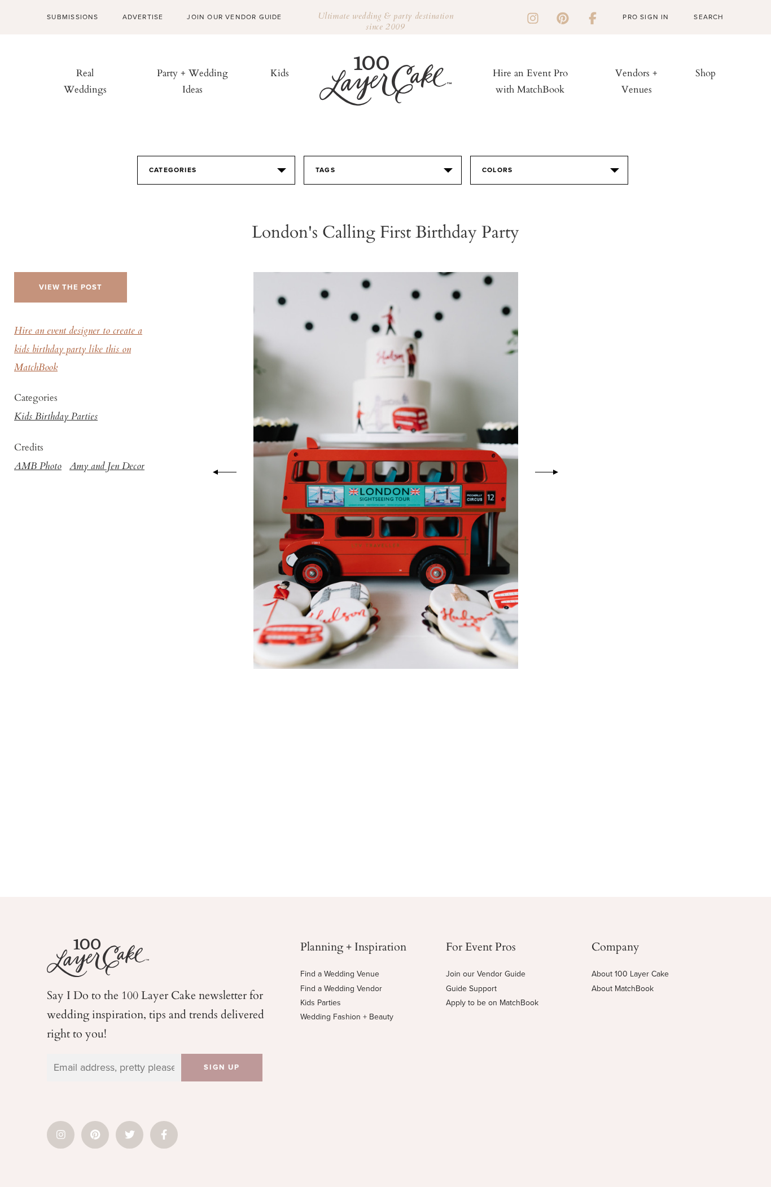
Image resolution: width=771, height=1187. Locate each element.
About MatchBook (623, 988)
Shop (705, 72)
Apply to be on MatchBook (492, 1003)
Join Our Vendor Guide (234, 17)
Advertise (143, 17)
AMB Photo (38, 467)
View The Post (70, 287)
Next (552, 470)
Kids (279, 72)
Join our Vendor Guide (485, 974)
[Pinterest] (563, 17)
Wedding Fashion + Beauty (346, 1017)
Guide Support (471, 988)
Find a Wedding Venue (339, 974)
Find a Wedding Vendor (341, 988)
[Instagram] (533, 17)
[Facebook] (592, 17)
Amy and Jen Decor (106, 467)
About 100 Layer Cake (630, 974)
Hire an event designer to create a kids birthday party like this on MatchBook (78, 349)
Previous (218, 470)
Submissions (72, 17)
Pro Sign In (646, 17)
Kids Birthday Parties (56, 417)
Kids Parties (320, 1003)
